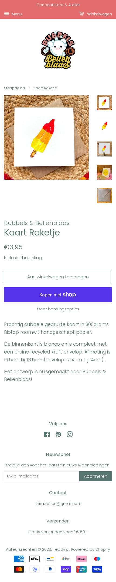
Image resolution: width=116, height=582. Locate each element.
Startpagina (14, 88)
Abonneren (95, 476)
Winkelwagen (99, 13)
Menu (16, 13)
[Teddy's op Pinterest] (58, 435)
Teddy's (61, 549)
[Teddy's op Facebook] (47, 435)
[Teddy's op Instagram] (70, 435)
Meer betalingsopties (58, 309)
